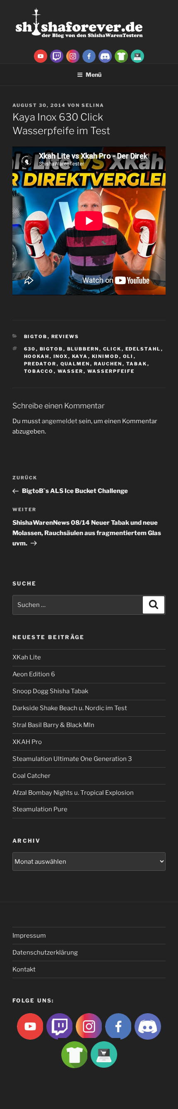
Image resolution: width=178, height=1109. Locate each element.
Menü (93, 74)
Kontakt (24, 969)
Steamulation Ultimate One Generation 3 (72, 759)
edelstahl (143, 349)
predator (40, 364)
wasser (71, 371)
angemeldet (59, 421)
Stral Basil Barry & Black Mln (53, 725)
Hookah (37, 356)
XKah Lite (26, 657)
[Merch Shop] (121, 55)
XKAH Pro (27, 742)
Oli (128, 356)
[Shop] (137, 55)
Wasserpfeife (111, 371)
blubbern (83, 349)
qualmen (75, 364)
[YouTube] (40, 55)
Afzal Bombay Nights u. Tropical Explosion (73, 792)
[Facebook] (89, 55)
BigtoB (36, 336)
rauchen (108, 364)
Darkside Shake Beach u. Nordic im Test (69, 708)
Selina (93, 105)
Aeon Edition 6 (33, 674)
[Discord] (105, 55)
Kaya (80, 356)
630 (30, 349)
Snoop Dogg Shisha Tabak (50, 691)
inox (60, 356)
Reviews (65, 336)
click (112, 349)
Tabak (136, 364)
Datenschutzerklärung (45, 952)
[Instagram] (72, 55)
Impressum (29, 935)
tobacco (39, 371)
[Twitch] (56, 55)
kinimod (105, 356)
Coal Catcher (31, 776)
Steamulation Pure (39, 809)
